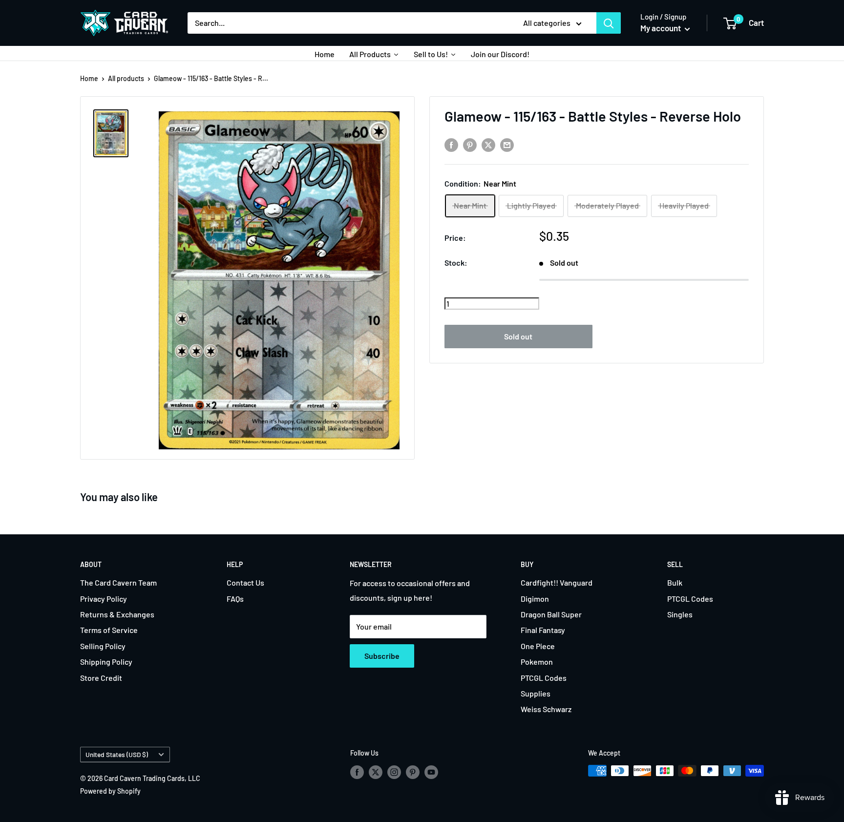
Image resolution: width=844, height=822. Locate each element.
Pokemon (537, 661)
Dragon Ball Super (551, 614)
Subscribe (382, 655)
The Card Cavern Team (118, 582)
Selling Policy (103, 646)
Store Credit (101, 677)
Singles (680, 614)
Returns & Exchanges (117, 614)
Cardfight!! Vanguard (556, 582)
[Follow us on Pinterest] (413, 772)
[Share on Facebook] (451, 144)
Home (89, 78)
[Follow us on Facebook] (357, 772)
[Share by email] (507, 144)
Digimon (535, 598)
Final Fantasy (543, 629)
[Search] (608, 23)
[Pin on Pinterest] (470, 144)
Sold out (518, 335)
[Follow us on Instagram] (394, 772)
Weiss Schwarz (546, 709)
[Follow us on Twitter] (375, 772)
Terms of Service (109, 629)
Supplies (535, 693)
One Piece (538, 646)
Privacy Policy (103, 598)
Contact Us (245, 582)
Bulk (674, 582)
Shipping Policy (106, 661)
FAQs (235, 598)
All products (126, 78)
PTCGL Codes (544, 677)
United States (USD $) (116, 754)
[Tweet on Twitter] (488, 144)
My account (661, 28)
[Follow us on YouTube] (431, 772)
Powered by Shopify (110, 791)
